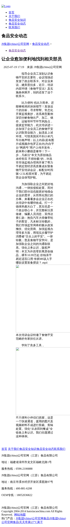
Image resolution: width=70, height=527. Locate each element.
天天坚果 (25, 522)
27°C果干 (37, 522)
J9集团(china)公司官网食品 (32, 518)
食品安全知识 (17, 19)
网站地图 (20, 514)
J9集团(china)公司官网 (15, 43)
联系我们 (14, 27)
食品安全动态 (17, 23)
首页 (11, 12)
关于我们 (14, 16)
